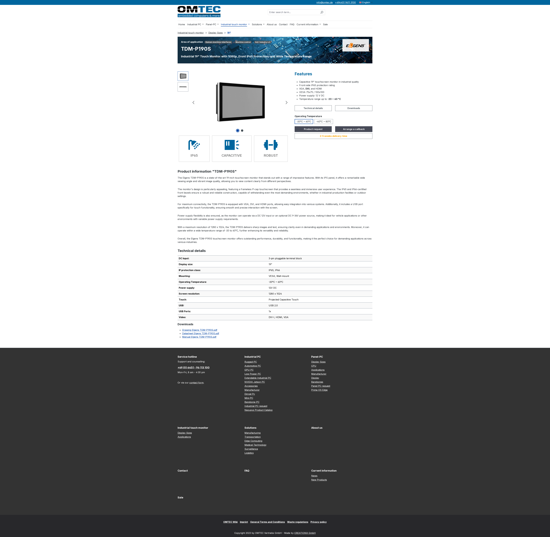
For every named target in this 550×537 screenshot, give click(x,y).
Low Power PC (252, 373)
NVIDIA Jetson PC (254, 381)
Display (315, 377)
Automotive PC (252, 365)
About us (316, 427)
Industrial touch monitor (193, 427)
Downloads (353, 108)
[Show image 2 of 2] (242, 130)
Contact (183, 470)
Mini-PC (248, 398)
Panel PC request (320, 385)
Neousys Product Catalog (258, 410)
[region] (233, 102)
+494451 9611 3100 (345, 2)
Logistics (249, 452)
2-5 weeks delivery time (333, 136)
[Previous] (193, 102)
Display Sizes (318, 361)
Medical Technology (255, 444)
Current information (324, 470)
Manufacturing (252, 432)
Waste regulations (297, 522)
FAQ (246, 470)
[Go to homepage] (199, 11)
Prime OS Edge (319, 390)
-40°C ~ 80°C (323, 121)
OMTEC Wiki (230, 522)
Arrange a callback (354, 129)
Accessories (251, 385)
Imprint (244, 522)
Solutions (250, 427)
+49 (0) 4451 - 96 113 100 (194, 367)
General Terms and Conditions (267, 522)
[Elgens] (356, 45)
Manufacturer (252, 390)
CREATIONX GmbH (305, 533)
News (314, 475)
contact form (196, 382)
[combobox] (293, 12)
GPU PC (249, 369)
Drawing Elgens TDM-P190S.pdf (199, 330)
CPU (313, 365)
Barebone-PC (251, 402)
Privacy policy (319, 522)
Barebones (317, 381)
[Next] (286, 102)
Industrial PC (252, 356)
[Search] (321, 12)
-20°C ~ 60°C (304, 121)
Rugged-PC (250, 361)
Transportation (252, 436)
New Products (319, 479)
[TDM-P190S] (240, 102)
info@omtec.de (325, 2)
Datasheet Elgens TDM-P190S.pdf (200, 333)
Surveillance (251, 448)
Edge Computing (253, 440)
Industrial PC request (255, 406)
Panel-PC (317, 356)
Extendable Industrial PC (257, 377)
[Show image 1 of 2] (238, 130)
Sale (180, 497)
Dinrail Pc (249, 394)
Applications (318, 369)
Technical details (313, 108)
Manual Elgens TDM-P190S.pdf (199, 336)
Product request (313, 129)
